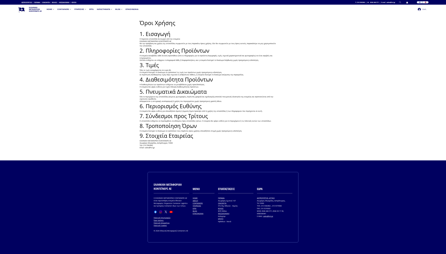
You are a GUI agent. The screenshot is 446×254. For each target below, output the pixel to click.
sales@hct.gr (391, 2)
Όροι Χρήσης (159, 220)
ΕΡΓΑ (194, 208)
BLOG (195, 211)
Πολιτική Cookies (160, 225)
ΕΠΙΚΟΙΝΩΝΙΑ (198, 213)
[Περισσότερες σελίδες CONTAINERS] (70, 9)
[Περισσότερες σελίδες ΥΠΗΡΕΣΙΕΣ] (85, 9)
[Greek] (420, 2)
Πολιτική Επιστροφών (162, 218)
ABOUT (195, 201)
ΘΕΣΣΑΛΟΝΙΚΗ (64, 2)
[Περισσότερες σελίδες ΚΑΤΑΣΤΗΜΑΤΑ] (111, 9)
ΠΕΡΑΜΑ (37, 2)
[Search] (400, 2)
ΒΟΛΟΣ (54, 2)
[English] (425, 2)
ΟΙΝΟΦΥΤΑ (46, 2)
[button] (407, 2)
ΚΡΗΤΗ (74, 2)
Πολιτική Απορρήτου (162, 223)
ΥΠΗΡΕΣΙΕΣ (197, 206)
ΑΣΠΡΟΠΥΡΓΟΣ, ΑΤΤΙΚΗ (266, 198)
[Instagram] (160, 212)
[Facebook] (155, 212)
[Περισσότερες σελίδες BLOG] (121, 9)
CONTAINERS (198, 203)
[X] (166, 212)
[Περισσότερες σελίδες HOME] (53, 9)
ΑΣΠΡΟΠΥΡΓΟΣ (26, 2)
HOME (195, 198)
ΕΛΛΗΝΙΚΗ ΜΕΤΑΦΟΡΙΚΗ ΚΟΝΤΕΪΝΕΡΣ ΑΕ (35, 9)
